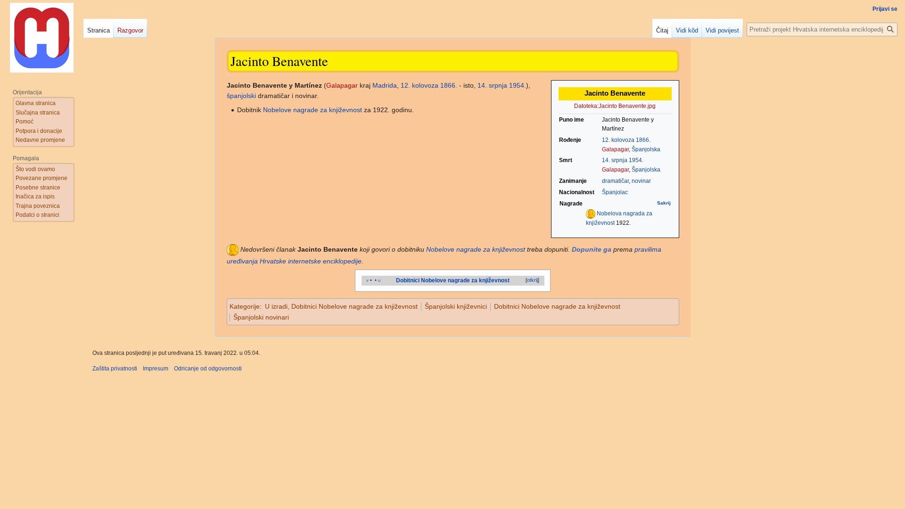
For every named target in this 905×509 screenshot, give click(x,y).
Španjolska (646, 149)
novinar (641, 181)
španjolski (241, 95)
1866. (643, 140)
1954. (636, 160)
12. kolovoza (618, 140)
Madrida (384, 85)
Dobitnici (408, 280)
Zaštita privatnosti (114, 368)
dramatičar (615, 181)
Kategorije (245, 306)
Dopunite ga (591, 249)
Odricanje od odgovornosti (208, 368)
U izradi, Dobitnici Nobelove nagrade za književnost (341, 306)
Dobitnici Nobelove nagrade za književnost (557, 306)
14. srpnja (614, 160)
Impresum (155, 368)
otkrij (532, 280)
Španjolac (615, 192)
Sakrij (664, 202)
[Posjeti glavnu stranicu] (41, 37)
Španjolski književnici (456, 306)
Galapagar (615, 149)
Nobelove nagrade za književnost (312, 110)
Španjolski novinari (261, 317)
